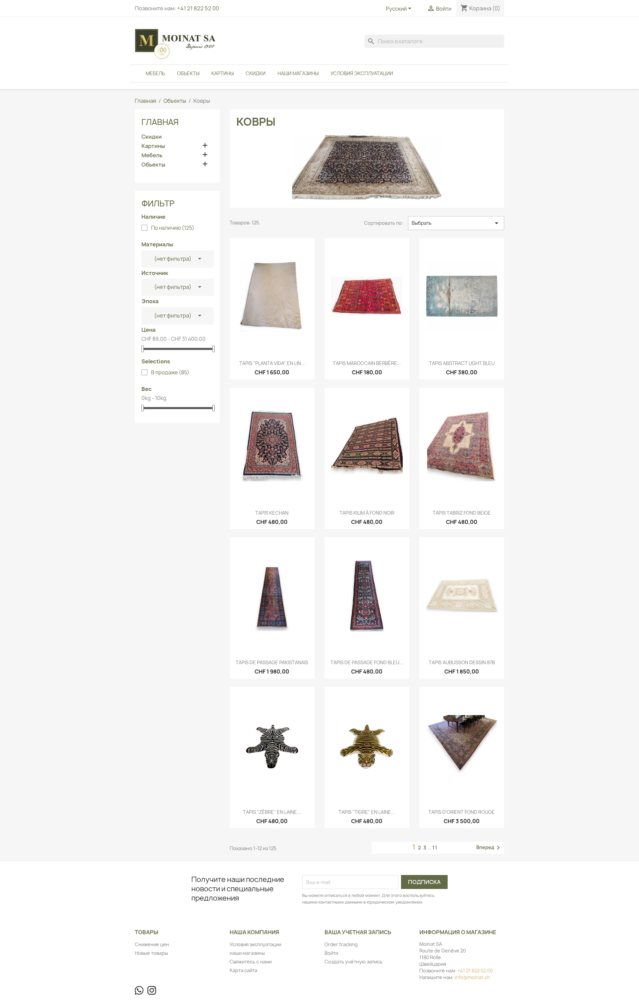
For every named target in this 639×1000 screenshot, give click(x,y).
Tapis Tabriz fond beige (462, 513)
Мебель (155, 73)
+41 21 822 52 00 (198, 8)
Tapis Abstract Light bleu (462, 363)
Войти (331, 953)
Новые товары (151, 953)
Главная (160, 122)
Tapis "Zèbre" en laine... (272, 812)
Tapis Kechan (272, 513)
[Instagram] (151, 990)
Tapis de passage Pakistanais (272, 662)
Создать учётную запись (353, 961)
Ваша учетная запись (357, 932)
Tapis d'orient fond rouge (461, 812)
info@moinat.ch (472, 977)
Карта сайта (243, 970)
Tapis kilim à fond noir (366, 513)
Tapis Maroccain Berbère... (367, 363)
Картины (222, 73)
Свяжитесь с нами (251, 961)
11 (435, 847)
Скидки (256, 73)
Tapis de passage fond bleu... (366, 662)
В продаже (170, 372)
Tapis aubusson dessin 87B (462, 662)
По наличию (172, 228)
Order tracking (341, 944)
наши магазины (298, 73)
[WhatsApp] (139, 990)
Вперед (489, 848)
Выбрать (456, 223)
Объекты (188, 73)
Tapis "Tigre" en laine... (366, 812)
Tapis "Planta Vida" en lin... (272, 363)
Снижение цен (152, 944)
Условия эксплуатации (361, 73)
